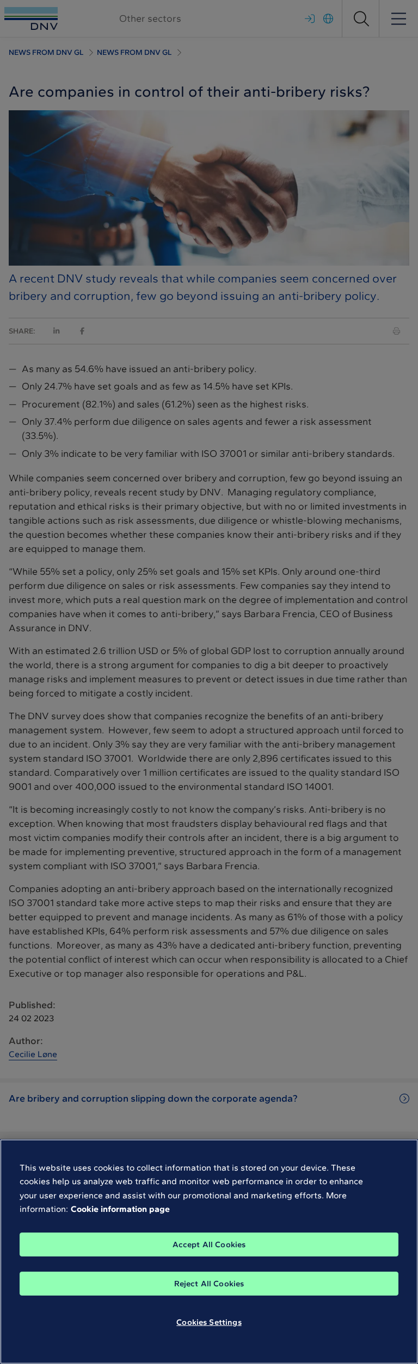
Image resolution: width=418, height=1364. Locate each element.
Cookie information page (120, 1209)
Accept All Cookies (209, 1244)
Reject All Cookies (209, 1283)
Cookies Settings (208, 1322)
